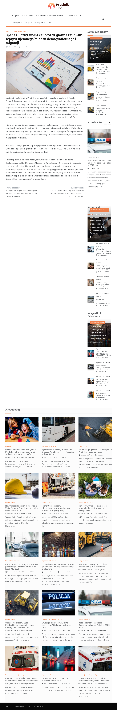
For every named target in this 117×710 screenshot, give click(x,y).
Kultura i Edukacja (56, 16)
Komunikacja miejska (49, 446)
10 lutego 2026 (94, 168)
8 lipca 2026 (101, 73)
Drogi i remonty (96, 38)
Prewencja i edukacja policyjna (52, 619)
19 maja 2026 (102, 101)
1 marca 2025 (102, 385)
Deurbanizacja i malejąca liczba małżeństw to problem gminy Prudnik (102, 286)
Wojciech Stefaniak (26, 47)
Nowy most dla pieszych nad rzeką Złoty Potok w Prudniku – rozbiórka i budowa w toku (21, 508)
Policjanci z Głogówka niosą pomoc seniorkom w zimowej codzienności (21, 679)
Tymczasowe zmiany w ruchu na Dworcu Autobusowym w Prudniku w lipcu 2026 (58, 451)
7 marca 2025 (102, 372)
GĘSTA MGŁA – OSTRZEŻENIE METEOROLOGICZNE (104, 354)
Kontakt (51, 22)
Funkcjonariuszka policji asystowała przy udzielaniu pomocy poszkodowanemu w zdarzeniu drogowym (21, 193)
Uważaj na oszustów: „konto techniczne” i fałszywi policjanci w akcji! (57, 625)
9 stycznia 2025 (103, 288)
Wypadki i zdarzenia (97, 323)
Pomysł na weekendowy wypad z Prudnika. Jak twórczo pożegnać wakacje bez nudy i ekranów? (20, 451)
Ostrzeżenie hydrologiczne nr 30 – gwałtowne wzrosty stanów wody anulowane (99, 332)
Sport (78, 16)
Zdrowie (70, 16)
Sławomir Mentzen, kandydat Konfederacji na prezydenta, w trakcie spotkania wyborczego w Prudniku (99, 223)
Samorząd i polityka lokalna (16, 31)
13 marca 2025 (102, 255)
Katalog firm (39, 22)
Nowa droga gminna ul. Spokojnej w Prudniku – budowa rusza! (99, 47)
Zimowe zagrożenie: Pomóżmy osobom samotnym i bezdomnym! (93, 679)
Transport (33, 16)
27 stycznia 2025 (103, 272)
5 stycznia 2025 (103, 305)
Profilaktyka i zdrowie (85, 502)
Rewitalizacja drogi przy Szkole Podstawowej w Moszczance (103, 98)
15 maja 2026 (102, 114)
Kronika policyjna (93, 157)
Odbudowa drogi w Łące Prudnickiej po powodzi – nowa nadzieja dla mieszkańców (19, 625)
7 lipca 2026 (101, 87)
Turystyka (16, 22)
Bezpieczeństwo (18, 16)
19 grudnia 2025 (103, 358)
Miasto (43, 16)
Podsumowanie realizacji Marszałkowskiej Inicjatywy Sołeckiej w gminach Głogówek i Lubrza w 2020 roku (67, 193)
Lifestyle (27, 22)
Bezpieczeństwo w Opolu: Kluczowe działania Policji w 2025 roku (99, 162)
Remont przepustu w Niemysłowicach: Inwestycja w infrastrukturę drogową (56, 508)
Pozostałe (8, 446)
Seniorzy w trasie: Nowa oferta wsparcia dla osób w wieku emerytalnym (92, 508)
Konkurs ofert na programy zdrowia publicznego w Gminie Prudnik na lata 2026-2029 (22, 566)
